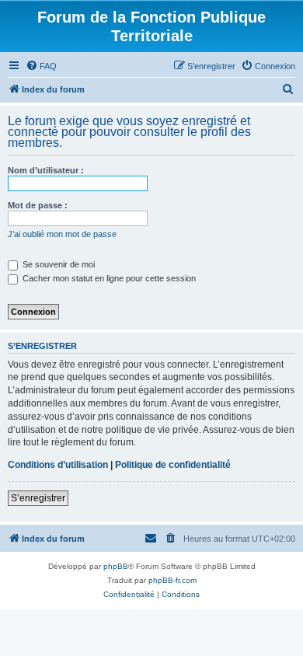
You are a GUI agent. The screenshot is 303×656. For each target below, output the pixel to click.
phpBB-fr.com (172, 580)
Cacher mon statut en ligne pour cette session (108, 278)
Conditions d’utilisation (58, 464)
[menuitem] (41, 66)
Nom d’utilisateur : (46, 170)
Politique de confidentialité (173, 464)
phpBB (115, 566)
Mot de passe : (38, 205)
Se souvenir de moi (57, 264)
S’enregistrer (38, 498)
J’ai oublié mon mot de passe (62, 234)
